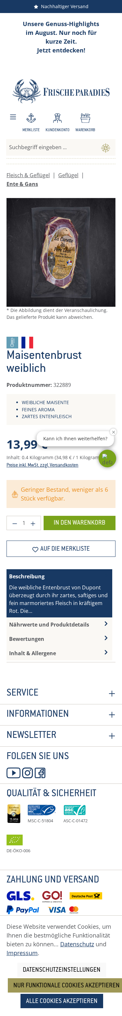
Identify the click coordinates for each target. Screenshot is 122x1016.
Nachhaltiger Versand (63, 6)
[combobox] (51, 147)
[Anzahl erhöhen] (33, 523)
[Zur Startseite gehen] (61, 91)
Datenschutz (77, 944)
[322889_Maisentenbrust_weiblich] (61, 252)
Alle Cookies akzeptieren (62, 1001)
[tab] (59, 593)
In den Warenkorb (79, 523)
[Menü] (13, 117)
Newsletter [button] (31, 736)
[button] (107, 458)
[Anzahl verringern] (15, 523)
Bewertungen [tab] (26, 638)
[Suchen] (105, 147)
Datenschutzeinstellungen (62, 970)
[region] (61, 264)
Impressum (22, 953)
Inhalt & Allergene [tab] (32, 653)
